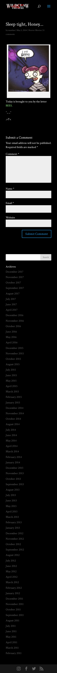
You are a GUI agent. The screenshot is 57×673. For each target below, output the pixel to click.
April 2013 (11, 511)
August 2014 (13, 424)
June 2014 (11, 435)
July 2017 (11, 299)
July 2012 (11, 560)
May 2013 (11, 506)
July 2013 (11, 495)
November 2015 (15, 353)
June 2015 (11, 375)
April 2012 (12, 577)
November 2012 (15, 539)
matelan (11, 30)
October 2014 (13, 419)
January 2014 (13, 462)
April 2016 (12, 342)
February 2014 (14, 457)
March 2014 (12, 451)
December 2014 (14, 408)
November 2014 (15, 413)
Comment (12, 154)
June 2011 (11, 631)
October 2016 (13, 326)
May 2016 (11, 337)
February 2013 (14, 522)
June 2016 (11, 331)
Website (10, 217)
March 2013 (12, 517)
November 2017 (15, 277)
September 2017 (15, 288)
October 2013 (13, 479)
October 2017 (13, 282)
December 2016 (14, 315)
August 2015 (13, 364)
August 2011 (12, 620)
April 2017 (11, 310)
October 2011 (13, 609)
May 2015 (11, 381)
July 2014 (11, 430)
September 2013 (15, 484)
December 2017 (14, 272)
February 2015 (14, 397)
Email (10, 203)
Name (10, 189)
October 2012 (13, 544)
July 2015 (11, 370)
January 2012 (13, 593)
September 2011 (15, 615)
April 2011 (11, 642)
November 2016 (15, 321)
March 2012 (12, 582)
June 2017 (11, 304)
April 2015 (12, 386)
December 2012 (14, 533)
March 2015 (12, 391)
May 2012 (11, 571)
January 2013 (13, 528)
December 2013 (14, 468)
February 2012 (14, 588)
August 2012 (13, 555)
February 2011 (14, 653)
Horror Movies (35, 30)
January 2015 (13, 402)
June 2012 (11, 566)
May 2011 (11, 637)
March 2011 (12, 648)
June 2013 (11, 500)
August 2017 (12, 293)
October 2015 (13, 359)
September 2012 (15, 549)
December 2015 (14, 348)
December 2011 (14, 599)
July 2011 (11, 626)
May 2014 (11, 440)
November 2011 (15, 604)
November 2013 (15, 473)
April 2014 (12, 446)
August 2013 (12, 490)
